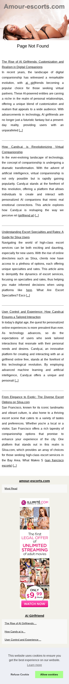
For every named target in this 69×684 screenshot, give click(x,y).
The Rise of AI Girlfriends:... (21, 623)
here (29, 290)
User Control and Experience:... (23, 639)
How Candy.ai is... (15, 631)
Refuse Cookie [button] (20, 674)
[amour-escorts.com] (34, 20)
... (21, 130)
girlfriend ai (26, 215)
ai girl (30, 82)
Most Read (11, 488)
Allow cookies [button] (49, 674)
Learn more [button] (34, 665)
